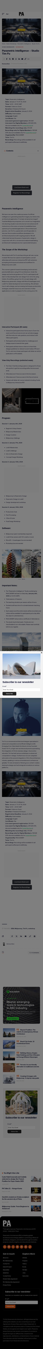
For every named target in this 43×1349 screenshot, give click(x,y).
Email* (4, 686)
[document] (21, 674)
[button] (41, 653)
